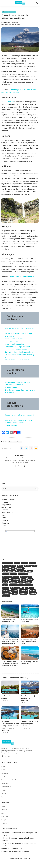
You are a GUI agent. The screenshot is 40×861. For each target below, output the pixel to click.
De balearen (22, 574)
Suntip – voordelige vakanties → (17, 349)
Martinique (29, 587)
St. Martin (33, 593)
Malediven (5, 523)
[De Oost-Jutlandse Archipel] (10, 687)
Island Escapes (5, 22)
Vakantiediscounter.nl (8, 780)
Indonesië (13, 582)
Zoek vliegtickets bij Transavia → (17, 382)
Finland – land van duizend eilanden (22, 277)
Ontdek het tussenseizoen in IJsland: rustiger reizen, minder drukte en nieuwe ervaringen (10, 725)
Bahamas (6, 568)
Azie (34, 565)
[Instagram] (24, 466)
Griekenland (15, 579)
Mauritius (6, 590)
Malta (21, 587)
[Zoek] (37, 3)
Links (2, 797)
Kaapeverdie (6, 505)
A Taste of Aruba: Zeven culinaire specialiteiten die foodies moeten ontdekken (9, 663)
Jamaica (4, 510)
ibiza (23, 579)
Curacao (4, 502)
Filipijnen (5, 579)
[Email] (36, 448)
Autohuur (4, 794)
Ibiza (3, 515)
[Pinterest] (31, 448)
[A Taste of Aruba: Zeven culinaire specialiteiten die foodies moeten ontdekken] (10, 653)
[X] (18, 466)
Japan (5, 585)
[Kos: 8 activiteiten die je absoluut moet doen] (10, 611)
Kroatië (12, 585)
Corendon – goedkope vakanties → (18, 347)
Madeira (4, 520)
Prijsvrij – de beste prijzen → (15, 344)
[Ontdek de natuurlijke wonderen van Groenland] (30, 687)
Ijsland (13, 12)
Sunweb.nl (4, 773)
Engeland (25, 715)
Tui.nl (3, 777)
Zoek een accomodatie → (15, 385)
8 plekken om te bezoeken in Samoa (15, 851)
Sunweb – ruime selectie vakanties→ (19, 352)
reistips (32, 590)
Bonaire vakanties (8, 499)
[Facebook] (21, 448)
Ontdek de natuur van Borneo (12, 848)
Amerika (24, 563)
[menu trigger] (3, 3)
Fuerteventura (7, 512)
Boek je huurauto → (12, 387)
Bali (13, 568)
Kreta (3, 518)
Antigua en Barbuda (9, 565)
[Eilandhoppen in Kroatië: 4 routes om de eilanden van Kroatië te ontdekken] (10, 631)
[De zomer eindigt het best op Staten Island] (30, 653)
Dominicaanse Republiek (10, 576)
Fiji (29, 576)
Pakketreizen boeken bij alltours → (18, 360)
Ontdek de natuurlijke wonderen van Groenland (29, 698)
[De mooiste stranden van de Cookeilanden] (30, 611)
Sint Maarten (6, 507)
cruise (30, 571)
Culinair (5, 574)
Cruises (3, 790)
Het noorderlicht (7, 102)
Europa (5, 12)
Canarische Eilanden (9, 571)
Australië (27, 565)
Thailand (5, 596)
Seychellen (6, 593)
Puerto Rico (23, 590)
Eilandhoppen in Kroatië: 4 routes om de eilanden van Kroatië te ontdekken (9, 641)
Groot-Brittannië (27, 718)
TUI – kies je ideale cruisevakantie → (18, 420)
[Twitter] (26, 448)
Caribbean (21, 571)
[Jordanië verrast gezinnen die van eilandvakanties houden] (30, 631)
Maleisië (5, 587)
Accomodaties (7, 563)
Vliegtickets (5, 783)
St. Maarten (23, 593)
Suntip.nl (4, 770)
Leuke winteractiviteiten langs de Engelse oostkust (29, 723)
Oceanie (14, 590)
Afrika (17, 563)
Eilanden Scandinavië (10, 690)
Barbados (20, 568)
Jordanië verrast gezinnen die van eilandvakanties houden (29, 641)
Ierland (30, 579)
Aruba (3, 526)
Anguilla (32, 563)
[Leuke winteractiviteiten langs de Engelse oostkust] (30, 712)
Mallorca (13, 587)
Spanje (15, 593)
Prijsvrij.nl (4, 766)
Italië (21, 582)
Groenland (26, 692)
